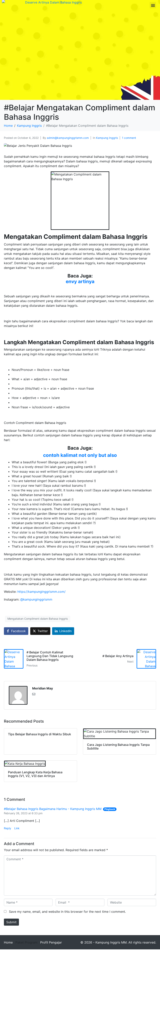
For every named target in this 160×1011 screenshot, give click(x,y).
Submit (11, 922)
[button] (153, 5)
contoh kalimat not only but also (80, 455)
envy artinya (80, 281)
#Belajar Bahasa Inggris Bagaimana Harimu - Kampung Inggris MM (52, 809)
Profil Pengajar (51, 942)
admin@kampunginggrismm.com (68, 137)
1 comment (129, 137)
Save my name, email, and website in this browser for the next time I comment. (67, 912)
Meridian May (42, 688)
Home (8, 942)
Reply (7, 828)
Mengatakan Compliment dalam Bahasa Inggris (37, 618)
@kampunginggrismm (36, 599)
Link (17, 828)
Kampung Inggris (107, 137)
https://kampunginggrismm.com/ (41, 592)
